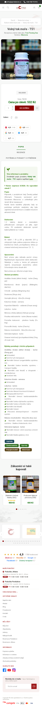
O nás (4, 616)
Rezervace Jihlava (9, 642)
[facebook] (4, 670)
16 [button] (30, 541)
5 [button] (10, 541)
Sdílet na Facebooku (11, 117)
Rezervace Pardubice (10, 639)
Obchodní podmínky (9, 661)
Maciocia (24, 35)
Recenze (21, 152)
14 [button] (26, 541)
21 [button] (39, 541)
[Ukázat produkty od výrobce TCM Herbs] (31, 531)
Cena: (20, 99)
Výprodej (24, 445)
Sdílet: (6, 117)
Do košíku (24, 108)
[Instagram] (14, 670)
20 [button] (37, 541)
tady (31, 179)
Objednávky (7, 629)
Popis (21, 147)
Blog (4, 607)
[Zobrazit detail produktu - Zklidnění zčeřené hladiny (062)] (11, 484)
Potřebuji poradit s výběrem (21, 158)
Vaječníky (9, 441)
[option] (11, 490)
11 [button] (21, 541)
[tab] (21, 147)
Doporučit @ (16, 117)
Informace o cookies (10, 654)
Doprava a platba (8, 651)
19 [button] (35, 541)
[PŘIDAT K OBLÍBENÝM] (37, 108)
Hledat (5, 603)
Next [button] (39, 492)
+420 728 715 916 (31, 2)
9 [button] (17, 541)
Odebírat (34, 686)
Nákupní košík (7, 635)
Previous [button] (3, 492)
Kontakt (5, 613)
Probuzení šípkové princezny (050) (30, 497)
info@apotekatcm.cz (14, 2)
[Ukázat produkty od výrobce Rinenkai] (11, 531)
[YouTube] (9, 670)
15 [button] (28, 541)
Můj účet (6, 626)
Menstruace (26, 450)
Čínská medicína (11, 445)
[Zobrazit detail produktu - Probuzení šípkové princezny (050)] (30, 484)
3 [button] (20, 509)
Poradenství (7, 610)
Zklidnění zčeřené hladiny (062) (11, 497)
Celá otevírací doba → (10, 592)
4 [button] (22, 509)
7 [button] (14, 541)
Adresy (5, 632)
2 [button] (18, 509)
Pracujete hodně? (12, 450)
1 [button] (16, 509)
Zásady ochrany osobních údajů (13, 658)
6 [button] (12, 541)
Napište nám (7, 600)
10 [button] (19, 541)
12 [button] (23, 541)
